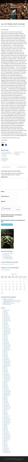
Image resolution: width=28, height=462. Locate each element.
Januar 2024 (6, 343)
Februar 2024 (6, 342)
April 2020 (6, 401)
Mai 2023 (5, 354)
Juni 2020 (5, 398)
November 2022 (7, 362)
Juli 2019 (5, 410)
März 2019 (6, 414)
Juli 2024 (5, 335)
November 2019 (7, 406)
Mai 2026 (5, 312)
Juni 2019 (5, 412)
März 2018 (6, 430)
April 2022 (6, 370)
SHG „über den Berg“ (16, 300)
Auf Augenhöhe (10, 299)
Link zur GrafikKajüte (5, 269)
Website (3, 201)
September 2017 (7, 438)
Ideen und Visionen (10, 303)
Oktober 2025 (7, 319)
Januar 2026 (6, 316)
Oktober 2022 (7, 363)
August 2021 (6, 381)
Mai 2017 (5, 444)
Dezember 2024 (7, 328)
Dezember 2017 (7, 434)
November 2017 (7, 436)
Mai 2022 (5, 369)
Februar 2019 (6, 416)
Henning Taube (5, 26)
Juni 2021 (5, 382)
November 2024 (7, 330)
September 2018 (7, 422)
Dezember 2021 (7, 375)
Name (3, 191)
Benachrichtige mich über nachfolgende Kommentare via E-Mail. (11, 215)
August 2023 (6, 350)
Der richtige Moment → (22, 167)
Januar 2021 (6, 389)
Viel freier (9, 304)
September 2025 (7, 320)
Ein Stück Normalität (8, 258)
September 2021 (7, 379)
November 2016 (7, 452)
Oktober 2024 (7, 331)
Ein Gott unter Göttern (8, 253)
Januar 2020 (6, 405)
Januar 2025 (6, 327)
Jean (4, 304)
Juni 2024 (5, 336)
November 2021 (7, 377)
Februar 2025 (6, 326)
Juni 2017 (5, 442)
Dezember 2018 (7, 418)
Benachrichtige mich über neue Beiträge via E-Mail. (13, 221)
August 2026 (6, 310)
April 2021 (6, 385)
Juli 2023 (5, 351)
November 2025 (7, 318)
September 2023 (7, 349)
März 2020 (6, 402)
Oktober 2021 (7, 378)
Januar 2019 (6, 417)
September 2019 (7, 408)
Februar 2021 (6, 387)
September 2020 (7, 394)
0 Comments (22, 26)
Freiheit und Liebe (7, 256)
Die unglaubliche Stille (8, 257)
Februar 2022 (6, 373)
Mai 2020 (5, 400)
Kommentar (4, 177)
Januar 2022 (6, 374)
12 (9, 284)
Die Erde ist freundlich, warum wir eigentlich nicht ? (7, 152)
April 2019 (6, 413)
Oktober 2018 (7, 421)
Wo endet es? (7, 254)
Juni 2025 (5, 322)
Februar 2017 (6, 448)
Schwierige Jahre (4, 158)
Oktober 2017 (7, 437)
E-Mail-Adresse (5, 196)
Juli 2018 (5, 425)
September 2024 (7, 332)
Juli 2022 (5, 367)
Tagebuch (18, 26)
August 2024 (6, 334)
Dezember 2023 (7, 344)
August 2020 (6, 396)
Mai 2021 (5, 383)
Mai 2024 (5, 338)
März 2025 (6, 324)
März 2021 (6, 386)
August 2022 (6, 366)
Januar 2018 (6, 433)
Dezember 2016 (7, 451)
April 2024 (6, 339)
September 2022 (7, 365)
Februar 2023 (6, 358)
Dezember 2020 (7, 390)
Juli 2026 (5, 311)
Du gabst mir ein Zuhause (19, 152)
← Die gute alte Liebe (5, 167)
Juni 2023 (5, 353)
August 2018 (6, 424)
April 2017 (6, 445)
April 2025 (6, 323)
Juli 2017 (5, 441)
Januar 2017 (6, 449)
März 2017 (6, 447)
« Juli (2, 293)
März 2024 (6, 340)
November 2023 (7, 346)
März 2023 (6, 357)
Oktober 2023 (7, 347)
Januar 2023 (6, 359)
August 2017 (6, 440)
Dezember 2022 (7, 361)
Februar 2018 (6, 432)
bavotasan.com (19, 459)
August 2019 (6, 409)
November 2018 (7, 420)
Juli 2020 (5, 397)
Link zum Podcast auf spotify (7, 264)
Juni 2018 (5, 426)
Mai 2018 (5, 428)
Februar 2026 (6, 315)
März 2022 (6, 371)
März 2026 (6, 314)
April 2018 (6, 429)
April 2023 (6, 355)
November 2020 (7, 391)
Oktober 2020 (7, 393)
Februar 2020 (6, 404)
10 (2, 284)
